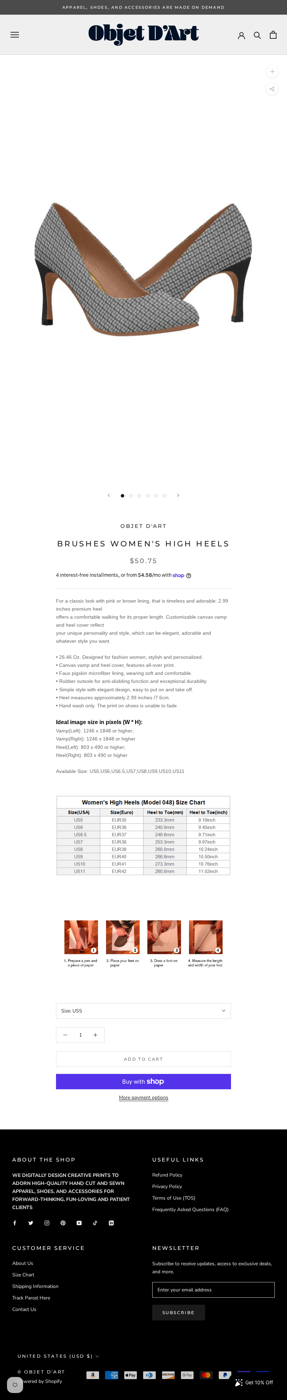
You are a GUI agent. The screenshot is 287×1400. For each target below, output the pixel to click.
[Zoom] (272, 71)
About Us (22, 1263)
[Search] (257, 34)
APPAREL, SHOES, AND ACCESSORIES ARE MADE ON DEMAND (143, 7)
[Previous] (109, 495)
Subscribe (178, 1312)
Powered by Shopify (40, 1381)
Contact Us (24, 1309)
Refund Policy (167, 1175)
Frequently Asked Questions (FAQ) (190, 1209)
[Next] (178, 495)
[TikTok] (95, 1222)
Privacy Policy (167, 1186)
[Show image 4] (147, 496)
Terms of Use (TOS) (173, 1198)
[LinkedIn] (111, 1222)
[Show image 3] (139, 496)
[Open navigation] (14, 35)
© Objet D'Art (41, 1372)
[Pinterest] (63, 1222)
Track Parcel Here (31, 1298)
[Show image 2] (131, 496)
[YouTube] (79, 1222)
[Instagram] (46, 1222)
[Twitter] (30, 1222)
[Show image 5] (156, 496)
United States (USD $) (55, 1356)
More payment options (143, 1097)
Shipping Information (35, 1286)
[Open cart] (273, 35)
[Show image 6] (164, 496)
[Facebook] (14, 1222)
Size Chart (23, 1275)
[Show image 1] (122, 496)
